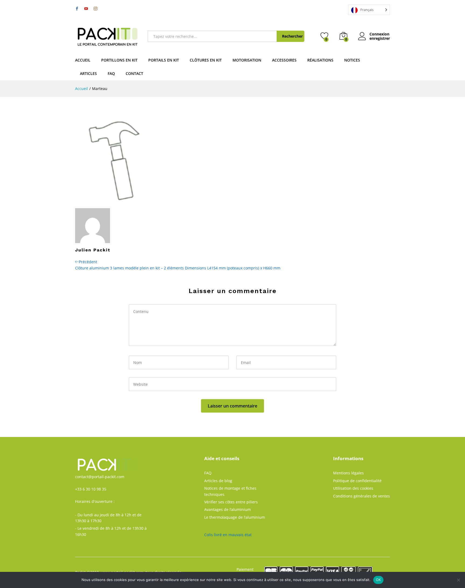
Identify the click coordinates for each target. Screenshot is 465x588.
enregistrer (379, 38)
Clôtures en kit (206, 60)
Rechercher (292, 36)
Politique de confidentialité (357, 480)
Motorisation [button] (246, 60)
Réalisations (320, 60)
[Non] (458, 580)
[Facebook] (77, 9)
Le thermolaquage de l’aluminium (234, 517)
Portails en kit (163, 60)
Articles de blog (218, 480)
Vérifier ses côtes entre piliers (231, 501)
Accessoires (284, 60)
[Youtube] (86, 9)
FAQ (111, 73)
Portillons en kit (119, 60)
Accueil (82, 60)
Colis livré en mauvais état (228, 534)
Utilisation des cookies (353, 488)
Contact (134, 73)
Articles (88, 73)
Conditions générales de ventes (361, 496)
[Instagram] (95, 8)
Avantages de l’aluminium (227, 509)
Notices (352, 60)
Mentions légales (348, 472)
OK (378, 580)
